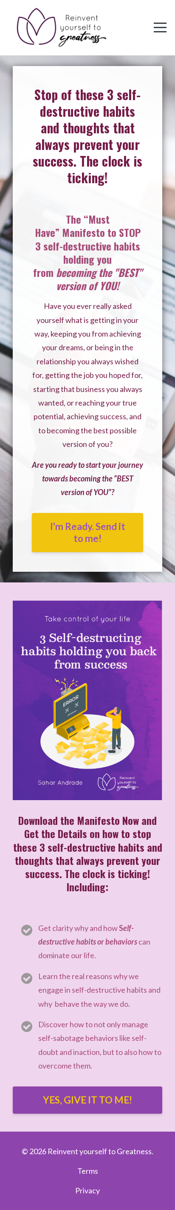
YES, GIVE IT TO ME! (87, 1100)
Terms (87, 1170)
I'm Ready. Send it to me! (87, 532)
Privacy (87, 1190)
